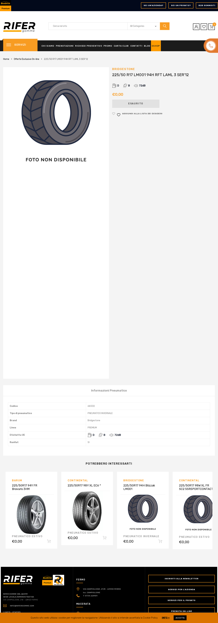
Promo (108, 46)
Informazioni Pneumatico (109, 390)
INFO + (166, 617)
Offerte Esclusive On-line (26, 59)
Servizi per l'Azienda (181, 589)
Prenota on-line (181, 611)
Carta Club (121, 46)
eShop (156, 46)
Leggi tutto (49, 542)
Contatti (136, 46)
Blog (147, 46)
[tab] (109, 390)
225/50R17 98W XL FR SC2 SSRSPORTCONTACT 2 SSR (196, 489)
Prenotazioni (65, 46)
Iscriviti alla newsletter (182, 579)
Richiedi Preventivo (88, 46)
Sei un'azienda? (153, 5)
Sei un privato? (181, 5)
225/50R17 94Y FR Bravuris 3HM (24, 487)
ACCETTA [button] (180, 618)
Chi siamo (47, 46)
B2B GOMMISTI (207, 5)
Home (6, 59)
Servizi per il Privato (181, 600)
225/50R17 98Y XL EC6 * (84, 485)
